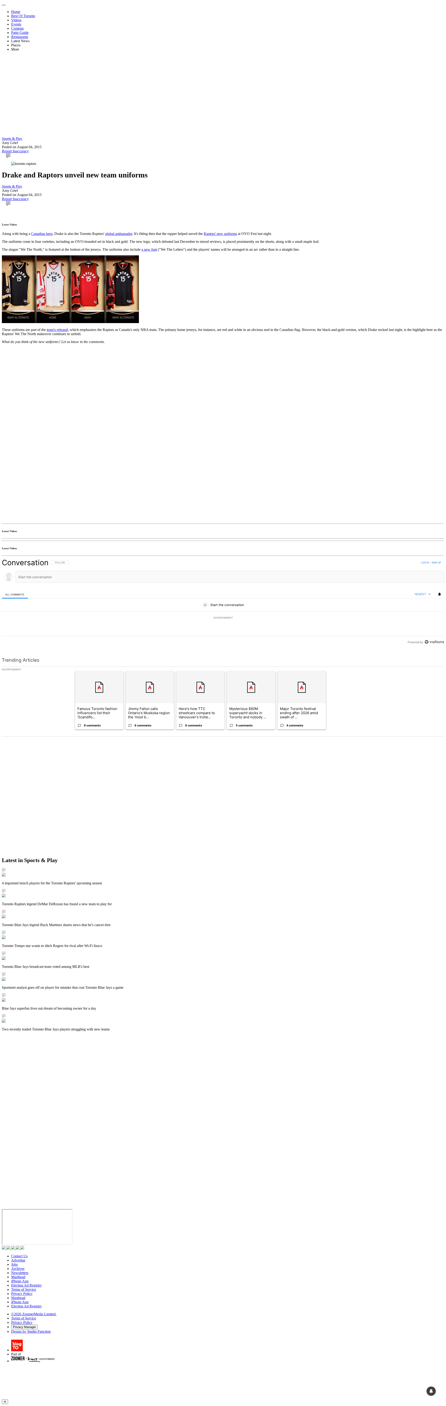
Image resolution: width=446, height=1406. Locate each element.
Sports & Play (12, 139)
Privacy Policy (22, 1294)
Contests (17, 28)
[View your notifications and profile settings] (439, 594)
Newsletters (19, 1273)
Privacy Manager (24, 1327)
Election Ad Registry (26, 1285)
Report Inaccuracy (15, 151)
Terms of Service (23, 1289)
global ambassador (118, 234)
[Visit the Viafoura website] (434, 642)
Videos (16, 20)
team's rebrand (57, 330)
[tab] (15, 594)
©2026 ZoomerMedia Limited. (33, 1314)
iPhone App (20, 1281)
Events (16, 24)
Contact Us (19, 1256)
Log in (425, 562)
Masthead (18, 1277)
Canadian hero (41, 234)
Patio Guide (20, 33)
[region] (223, 602)
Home (15, 12)
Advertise (18, 1260)
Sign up (436, 562)
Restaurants (19, 37)
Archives (17, 1269)
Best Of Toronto (23, 16)
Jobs (14, 1264)
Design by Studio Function (31, 1331)
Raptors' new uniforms (220, 234)
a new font (149, 249)
